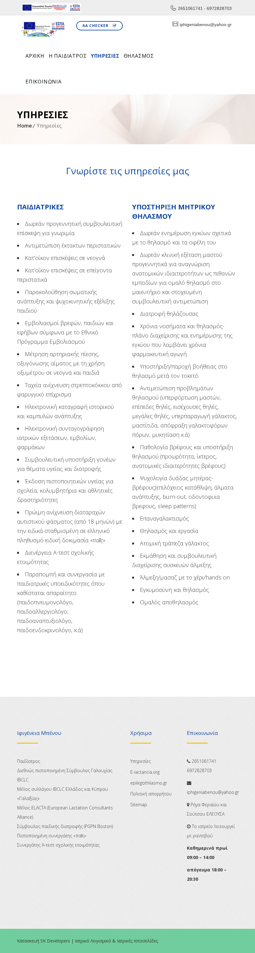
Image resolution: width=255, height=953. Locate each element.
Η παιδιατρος (68, 55)
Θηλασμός (139, 55)
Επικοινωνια (44, 81)
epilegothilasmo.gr (148, 783)
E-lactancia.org (145, 772)
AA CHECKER (96, 25)
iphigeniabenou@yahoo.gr (206, 24)
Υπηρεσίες (105, 55)
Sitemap (138, 805)
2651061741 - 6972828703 (205, 8)
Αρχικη (35, 55)
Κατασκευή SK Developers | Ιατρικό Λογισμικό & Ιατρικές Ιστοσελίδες (87, 941)
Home (24, 125)
